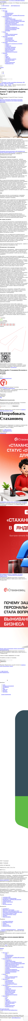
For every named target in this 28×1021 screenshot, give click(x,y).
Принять (2, 948)
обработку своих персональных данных (13, 410)
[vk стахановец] (4, 681)
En (3, 73)
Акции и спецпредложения (11, 34)
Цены (6, 33)
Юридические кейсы (9, 60)
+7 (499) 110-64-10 (5, 5)
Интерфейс (7, 30)
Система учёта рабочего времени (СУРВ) (14, 24)
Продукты (5, 10)
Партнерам (5, 36)
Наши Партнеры (9, 38)
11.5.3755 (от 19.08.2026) (14, 0)
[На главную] (8, 670)
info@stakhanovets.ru (15, 5)
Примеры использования (10, 29)
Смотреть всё (3, 433)
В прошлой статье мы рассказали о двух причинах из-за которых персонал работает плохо (12, 152)
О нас (6, 54)
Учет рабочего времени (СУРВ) (10, 913)
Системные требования (10, 47)
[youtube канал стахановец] (7, 681)
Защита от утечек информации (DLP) (13, 20)
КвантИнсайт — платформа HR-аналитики (14, 15)
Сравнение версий (7, 900)
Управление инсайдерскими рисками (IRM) (15, 21)
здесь (6, 945)
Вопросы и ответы (9, 50)
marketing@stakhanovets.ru (9, 388)
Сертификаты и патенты (10, 58)
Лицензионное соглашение (11, 51)
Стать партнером (9, 37)
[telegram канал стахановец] (1, 681)
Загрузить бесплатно (4, 1008)
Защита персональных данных (12, 22)
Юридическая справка (10, 49)
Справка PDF (8, 46)
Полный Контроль (9, 13)
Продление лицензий (10, 35)
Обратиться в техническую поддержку (13, 43)
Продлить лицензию (7, 904)
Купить (4, 31)
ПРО (6, 11)
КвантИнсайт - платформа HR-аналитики (12, 899)
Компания (5, 53)
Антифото (7, 26)
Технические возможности (11, 27)
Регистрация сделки (9, 40)
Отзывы (7, 56)
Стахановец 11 (8, 17)
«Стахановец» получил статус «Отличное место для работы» (13, 501)
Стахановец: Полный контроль (9, 898)
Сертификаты (6, 687)
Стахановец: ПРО (7, 897)
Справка (7, 44)
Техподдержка (6, 924)
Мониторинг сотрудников (11, 23)
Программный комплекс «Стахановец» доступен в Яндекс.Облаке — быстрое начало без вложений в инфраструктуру (11, 575)
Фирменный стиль (9, 63)
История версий (8, 14)
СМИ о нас (7, 57)
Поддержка (5, 42)
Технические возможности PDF (12, 28)
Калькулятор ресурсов (10, 48)
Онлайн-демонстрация (10, 19)
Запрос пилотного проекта (11, 41)
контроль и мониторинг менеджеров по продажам (11, 99)
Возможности (6, 16)
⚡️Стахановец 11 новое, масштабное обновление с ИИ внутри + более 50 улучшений (12, 83)
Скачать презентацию (10, 62)
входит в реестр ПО (4, 880)
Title (1, 397)
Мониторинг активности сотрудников (8, 100)
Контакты (7, 61)
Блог (6, 55)
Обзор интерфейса (7, 916)
